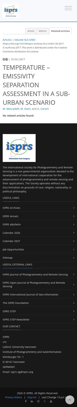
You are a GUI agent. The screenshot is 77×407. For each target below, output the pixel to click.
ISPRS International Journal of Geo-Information (30, 294)
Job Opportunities (13, 249)
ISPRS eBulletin (12, 224)
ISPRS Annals (10, 216)
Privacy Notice (13, 397)
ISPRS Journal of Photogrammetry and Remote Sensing (35, 274)
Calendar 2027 (11, 241)
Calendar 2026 (11, 233)
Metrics (43, 31)
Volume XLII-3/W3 (25, 39)
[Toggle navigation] (68, 8)
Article (30, 31)
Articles (7, 39)
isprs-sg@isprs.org (22, 372)
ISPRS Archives (11, 207)
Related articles (60, 31)
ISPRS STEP (9, 311)
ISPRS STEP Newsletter (16, 319)
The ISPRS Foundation (16, 303)
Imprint (31, 397)
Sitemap (8, 257)
